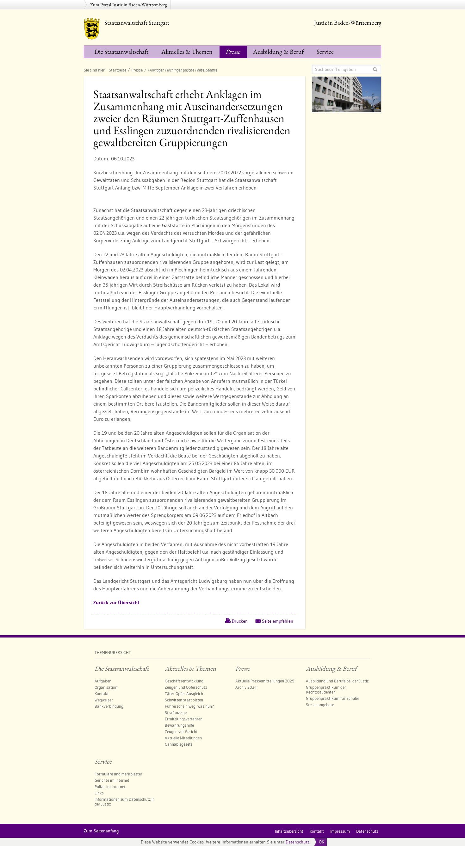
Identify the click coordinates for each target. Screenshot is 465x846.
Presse (233, 51)
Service (325, 51)
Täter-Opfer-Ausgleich (184, 693)
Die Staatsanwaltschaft (121, 51)
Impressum (340, 831)
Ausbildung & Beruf (278, 51)
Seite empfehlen (277, 621)
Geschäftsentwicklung (184, 680)
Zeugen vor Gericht (181, 731)
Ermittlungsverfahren (183, 718)
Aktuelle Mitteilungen (183, 737)
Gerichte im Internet (112, 780)
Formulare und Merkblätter (118, 773)
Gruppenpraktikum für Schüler (332, 698)
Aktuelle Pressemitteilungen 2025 (264, 680)
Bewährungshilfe (179, 725)
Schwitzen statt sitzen (184, 699)
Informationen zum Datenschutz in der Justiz (125, 801)
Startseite (117, 69)
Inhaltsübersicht (289, 831)
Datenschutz (297, 842)
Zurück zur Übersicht (116, 602)
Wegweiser (104, 699)
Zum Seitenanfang (101, 831)
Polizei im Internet (110, 786)
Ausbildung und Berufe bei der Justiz (337, 680)
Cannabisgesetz (178, 744)
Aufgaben (103, 680)
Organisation (106, 687)
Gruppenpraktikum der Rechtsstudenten (326, 689)
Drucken (240, 621)
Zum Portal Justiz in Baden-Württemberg (128, 5)
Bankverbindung (109, 706)
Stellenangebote (320, 704)
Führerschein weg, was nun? (189, 706)
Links (99, 792)
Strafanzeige (176, 712)
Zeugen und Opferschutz (186, 687)
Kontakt (102, 693)
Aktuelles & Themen (187, 51)
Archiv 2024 (246, 687)
